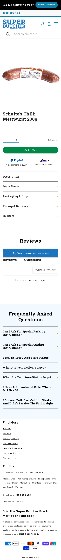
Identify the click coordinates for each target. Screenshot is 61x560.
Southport (8, 487)
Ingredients (11, 186)
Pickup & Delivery (15, 206)
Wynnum (19, 487)
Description (11, 176)
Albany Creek (9, 479)
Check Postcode (46, 5)
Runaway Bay (50, 483)
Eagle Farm (50, 479)
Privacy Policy (11, 438)
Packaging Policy (15, 196)
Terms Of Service (12, 448)
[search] (35, 34)
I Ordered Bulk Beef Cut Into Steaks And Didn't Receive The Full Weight (28, 401)
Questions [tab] (32, 260)
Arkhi (36, 557)
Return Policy (10, 443)
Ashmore (22, 479)
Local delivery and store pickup (26, 357)
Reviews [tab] (10, 260)
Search (7, 433)
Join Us (7, 428)
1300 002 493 (11, 12)
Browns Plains (35, 479)
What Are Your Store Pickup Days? (27, 377)
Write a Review (45, 270)
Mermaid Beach (10, 483)
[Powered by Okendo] (11, 271)
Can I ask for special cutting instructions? (23, 346)
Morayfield (25, 483)
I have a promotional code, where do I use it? (27, 388)
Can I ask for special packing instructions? (24, 333)
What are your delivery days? (24, 367)
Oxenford (36, 483)
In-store (8, 215)
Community (9, 453)
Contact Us (9, 458)
